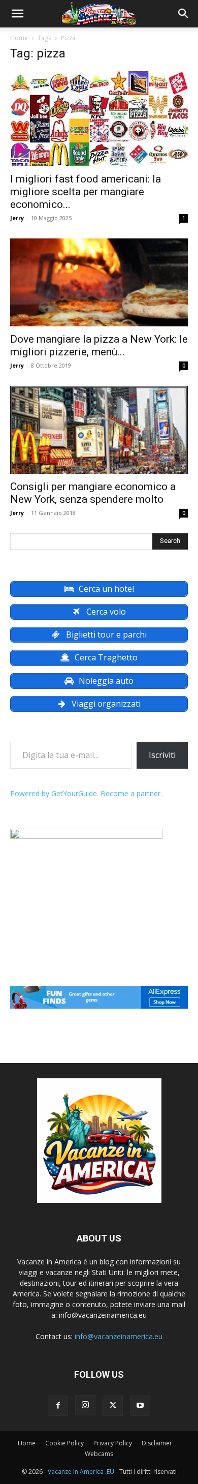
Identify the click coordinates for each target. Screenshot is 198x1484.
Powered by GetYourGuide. (54, 793)
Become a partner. (131, 793)
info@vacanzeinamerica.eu (118, 1336)
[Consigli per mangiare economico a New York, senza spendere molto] (99, 430)
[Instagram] (85, 1405)
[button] (17, 13)
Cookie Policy (64, 1443)
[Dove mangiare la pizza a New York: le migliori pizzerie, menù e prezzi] (99, 282)
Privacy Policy (112, 1443)
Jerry (17, 218)
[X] (113, 1406)
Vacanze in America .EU (81, 1471)
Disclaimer (157, 1443)
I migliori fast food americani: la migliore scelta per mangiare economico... (85, 191)
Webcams (99, 1453)
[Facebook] (58, 1406)
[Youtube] (140, 1406)
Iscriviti (162, 755)
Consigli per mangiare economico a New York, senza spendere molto (93, 492)
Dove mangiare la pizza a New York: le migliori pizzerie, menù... (99, 345)
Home (19, 38)
